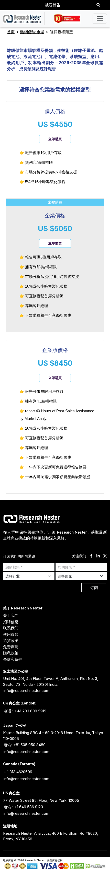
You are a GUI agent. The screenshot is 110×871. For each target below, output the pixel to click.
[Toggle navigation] (100, 19)
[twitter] (105, 556)
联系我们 (10, 628)
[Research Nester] (22, 18)
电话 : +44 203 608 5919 (25, 711)
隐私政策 (10, 653)
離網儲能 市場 (32, 31)
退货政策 (10, 640)
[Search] (98, 5)
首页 (11, 31)
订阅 (94, 587)
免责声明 (10, 646)
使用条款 (10, 634)
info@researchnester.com (26, 690)
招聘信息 (10, 621)
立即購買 (55, 139)
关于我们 (10, 615)
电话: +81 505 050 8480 (25, 744)
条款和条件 (12, 659)
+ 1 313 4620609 (18, 771)
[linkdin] (98, 556)
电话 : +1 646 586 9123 (23, 806)
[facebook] (91, 556)
